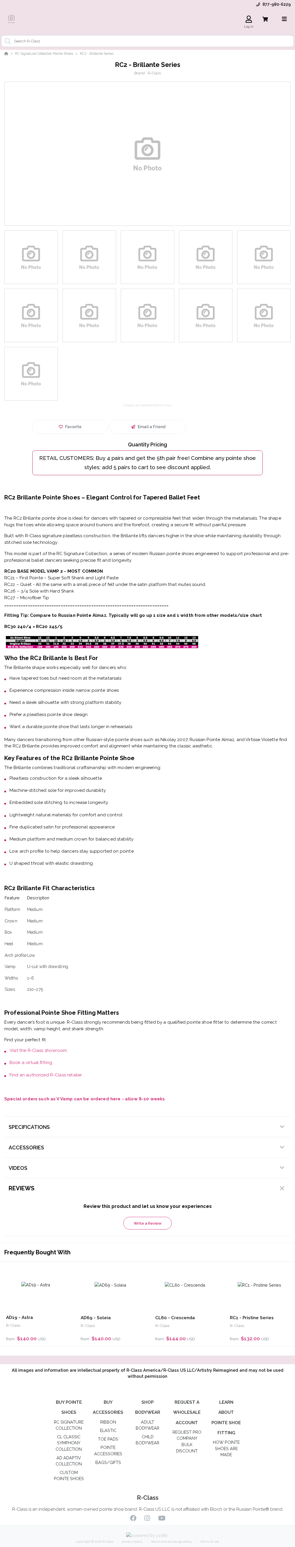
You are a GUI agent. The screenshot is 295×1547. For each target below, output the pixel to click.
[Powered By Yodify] (147, 1536)
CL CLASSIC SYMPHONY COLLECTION (69, 1443)
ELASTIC (108, 1430)
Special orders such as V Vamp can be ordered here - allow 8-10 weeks (84, 1098)
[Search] (6, 41)
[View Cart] (265, 19)
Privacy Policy (132, 1542)
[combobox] (147, 41)
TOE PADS (108, 1439)
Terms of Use (209, 1542)
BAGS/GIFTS (108, 1462)
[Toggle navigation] (284, 19)
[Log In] (249, 19)
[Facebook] (133, 1518)
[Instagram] (147, 1518)
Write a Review (148, 1223)
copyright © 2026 (95, 1542)
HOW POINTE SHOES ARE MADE (226, 1448)
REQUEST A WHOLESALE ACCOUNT (187, 1412)
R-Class (154, 73)
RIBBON (108, 1422)
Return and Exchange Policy (171, 1542)
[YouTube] (161, 1518)
